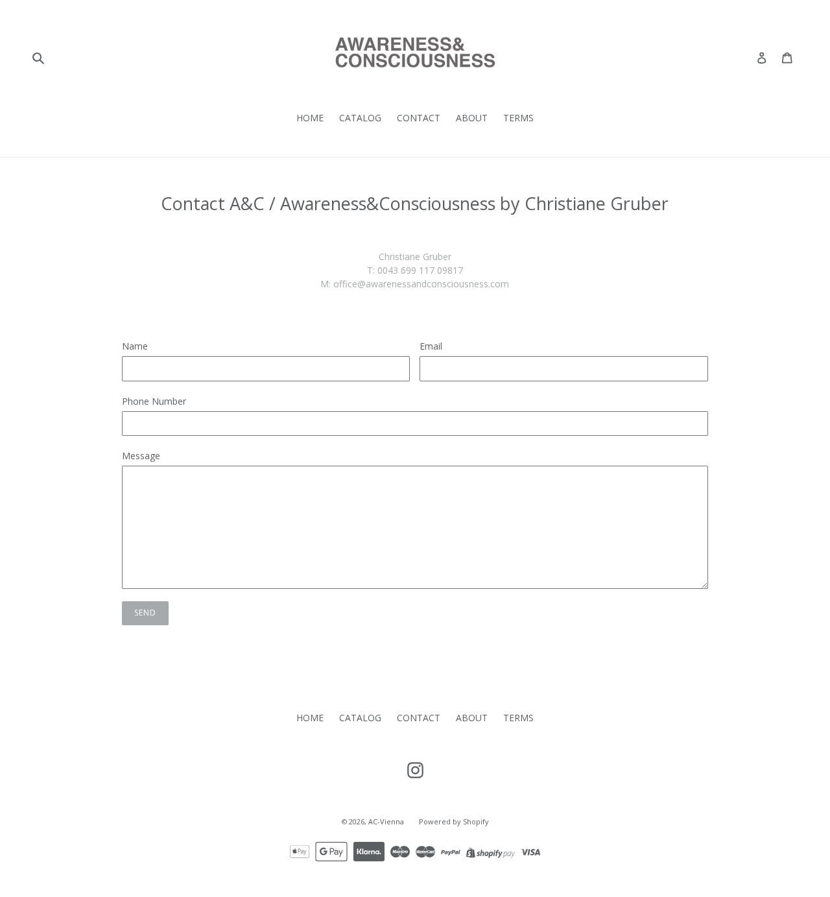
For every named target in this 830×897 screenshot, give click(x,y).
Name (135, 346)
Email (431, 346)
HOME (310, 118)
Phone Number (154, 401)
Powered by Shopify (454, 821)
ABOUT (472, 118)
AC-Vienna (387, 821)
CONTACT (418, 118)
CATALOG (360, 118)
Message (141, 455)
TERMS (518, 118)
